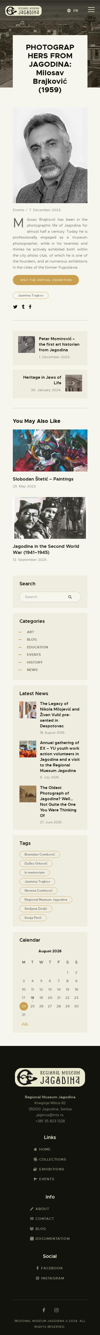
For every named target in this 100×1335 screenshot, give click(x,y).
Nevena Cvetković (39, 890)
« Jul (23, 1024)
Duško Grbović (36, 863)
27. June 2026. (51, 822)
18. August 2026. (52, 733)
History (35, 662)
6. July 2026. (50, 777)
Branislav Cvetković (40, 854)
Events (18, 210)
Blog (32, 639)
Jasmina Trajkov (30, 295)
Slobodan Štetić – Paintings (43, 479)
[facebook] (44, 1310)
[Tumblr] (23, 307)
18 (32, 997)
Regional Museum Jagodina (46, 900)
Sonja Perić (33, 918)
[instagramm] (56, 1310)
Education (37, 647)
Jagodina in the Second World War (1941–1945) (46, 549)
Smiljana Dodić (36, 909)
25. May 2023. (25, 486)
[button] (72, 10)
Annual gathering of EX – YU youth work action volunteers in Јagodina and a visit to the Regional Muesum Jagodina (60, 756)
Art (30, 632)
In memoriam (35, 872)
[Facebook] (30, 307)
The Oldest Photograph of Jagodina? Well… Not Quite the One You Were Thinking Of (58, 801)
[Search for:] (50, 596)
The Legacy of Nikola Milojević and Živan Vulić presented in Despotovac (59, 715)
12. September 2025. (30, 559)
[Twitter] (15, 307)
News (32, 670)
